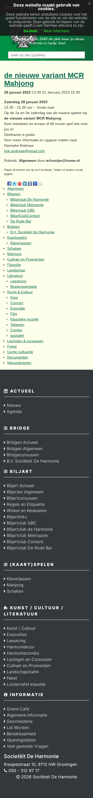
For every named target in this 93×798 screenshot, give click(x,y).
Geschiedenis (19, 721)
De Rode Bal (20, 221)
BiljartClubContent (25, 216)
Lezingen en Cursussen (28, 659)
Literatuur (15, 276)
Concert (16, 303)
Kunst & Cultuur (20, 292)
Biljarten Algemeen (24, 491)
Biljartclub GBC (22, 210)
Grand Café (17, 708)
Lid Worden (17, 727)
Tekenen (17, 325)
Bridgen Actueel (21, 442)
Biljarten (13, 194)
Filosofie (14, 265)
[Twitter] (14, 183)
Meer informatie (56, 31)
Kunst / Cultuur (20, 628)
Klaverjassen (20, 243)
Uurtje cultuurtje (20, 352)
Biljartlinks (16, 516)
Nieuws (13, 405)
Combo (16, 330)
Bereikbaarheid (20, 733)
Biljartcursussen (21, 498)
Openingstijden (20, 740)
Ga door (31, 31)
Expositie (17, 308)
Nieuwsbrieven (19, 363)
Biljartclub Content (24, 541)
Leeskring (18, 281)
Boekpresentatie (23, 286)
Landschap (16, 270)
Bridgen (13, 227)
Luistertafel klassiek (25, 684)
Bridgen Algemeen (23, 448)
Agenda (13, 411)
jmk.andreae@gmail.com (24, 151)
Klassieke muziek (24, 319)
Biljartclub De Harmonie (29, 199)
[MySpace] (30, 183)
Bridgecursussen (22, 454)
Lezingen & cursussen (25, 341)
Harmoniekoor (20, 646)
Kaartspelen (17, 237)
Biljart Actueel (19, 485)
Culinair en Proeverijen (25, 259)
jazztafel (17, 335)
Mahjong (14, 254)
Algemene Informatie (26, 715)
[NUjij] (20, 183)
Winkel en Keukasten (26, 510)
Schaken (14, 248)
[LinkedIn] (25, 183)
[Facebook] (9, 183)
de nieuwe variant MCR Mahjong (44, 79)
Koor (14, 297)
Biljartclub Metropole (27, 205)
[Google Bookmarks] (35, 183)
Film (13, 314)
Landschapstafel (22, 671)
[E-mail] (40, 183)
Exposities (16, 634)
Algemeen (15, 188)
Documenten (17, 357)
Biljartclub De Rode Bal (28, 547)
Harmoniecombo (22, 653)
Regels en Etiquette (25, 504)
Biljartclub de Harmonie (29, 529)
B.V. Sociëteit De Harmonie (32, 232)
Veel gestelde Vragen (26, 746)
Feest (12, 346)
